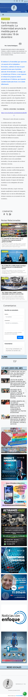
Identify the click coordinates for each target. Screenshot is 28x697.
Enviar (20, 337)
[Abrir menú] (3, 14)
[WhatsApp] (17, 1)
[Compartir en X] (7, 214)
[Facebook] (20, 1)
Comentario (7, 320)
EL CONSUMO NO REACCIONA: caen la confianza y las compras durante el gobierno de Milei (12, 240)
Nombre (6, 314)
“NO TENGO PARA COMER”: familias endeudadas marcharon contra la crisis (12, 293)
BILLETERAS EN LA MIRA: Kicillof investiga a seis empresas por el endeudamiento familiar (14, 267)
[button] (15, 1)
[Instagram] (23, 1)
